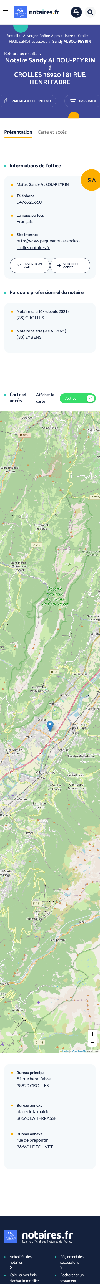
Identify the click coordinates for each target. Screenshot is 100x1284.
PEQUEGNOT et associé (28, 42)
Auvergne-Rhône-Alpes (41, 36)
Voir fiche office (71, 265)
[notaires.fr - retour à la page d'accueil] (36, 12)
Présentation (18, 133)
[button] (5, 12)
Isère (69, 36)
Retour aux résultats (22, 53)
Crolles (83, 36)
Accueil (12, 36)
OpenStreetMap (79, 1051)
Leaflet (65, 1051)
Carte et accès (52, 133)
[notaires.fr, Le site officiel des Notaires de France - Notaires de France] (38, 1236)
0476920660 (29, 201)
